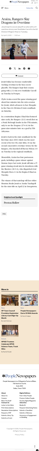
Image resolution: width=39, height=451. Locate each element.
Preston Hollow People (27, 398)
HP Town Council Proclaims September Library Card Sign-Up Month (10, 314)
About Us (4, 396)
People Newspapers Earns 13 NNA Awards (29, 311)
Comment (20, 76)
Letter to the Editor (7, 405)
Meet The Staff (6, 401)
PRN (4, 214)
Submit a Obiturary (26, 413)
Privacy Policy (19, 434)
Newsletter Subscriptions (9, 410)
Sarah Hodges (26, 316)
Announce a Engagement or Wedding (28, 416)
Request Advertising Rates (28, 408)
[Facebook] (10, 68)
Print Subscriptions (7, 408)
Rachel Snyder (7, 352)
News (3, 308)
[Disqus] (19, 247)
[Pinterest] (24, 68)
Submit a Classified (26, 410)
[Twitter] (15, 68)
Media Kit (23, 405)
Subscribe (29, 8)
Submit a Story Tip (7, 415)
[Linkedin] (20, 68)
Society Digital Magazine (28, 401)
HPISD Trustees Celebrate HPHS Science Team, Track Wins (9, 345)
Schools (3, 339)
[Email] (29, 68)
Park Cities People (26, 396)
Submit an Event (6, 418)
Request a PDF (6, 413)
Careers (4, 398)
